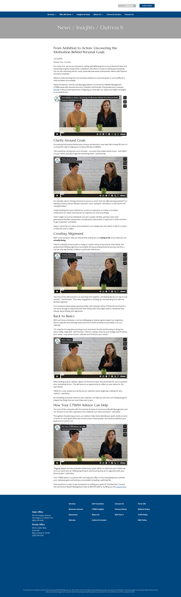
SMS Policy (142, 520)
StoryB (56, 90)
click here (132, 592)
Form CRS (142, 504)
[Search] (134, 6)
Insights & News (83, 14)
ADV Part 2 (119, 514)
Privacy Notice (121, 509)
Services (50, 14)
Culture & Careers (114, 14)
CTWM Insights (98, 509)
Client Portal (147, 6)
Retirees (72, 520)
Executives (73, 514)
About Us (97, 14)
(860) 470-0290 (37, 520)
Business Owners (76, 509)
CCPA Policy (142, 514)
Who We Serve (65, 14)
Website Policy (144, 509)
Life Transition (98, 504)
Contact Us (129, 14)
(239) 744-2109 (37, 535)
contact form (121, 487)
